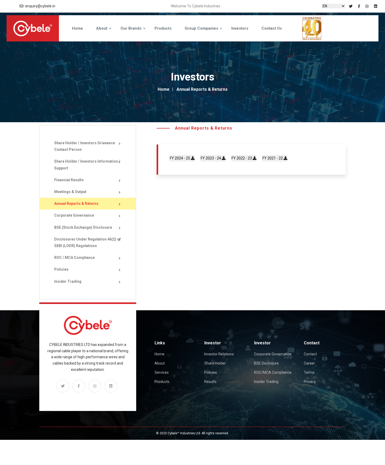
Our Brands (130, 28)
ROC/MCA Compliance (273, 372)
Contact (310, 354)
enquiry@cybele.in (40, 6)
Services (162, 372)
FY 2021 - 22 (273, 158)
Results (210, 382)
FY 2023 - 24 (211, 158)
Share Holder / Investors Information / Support (87, 164)
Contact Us (271, 28)
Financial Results (69, 180)
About (160, 363)
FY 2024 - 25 (180, 158)
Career (309, 363)
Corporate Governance (74, 215)
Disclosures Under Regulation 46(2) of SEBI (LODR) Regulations (87, 242)
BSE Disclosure (266, 363)
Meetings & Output (70, 192)
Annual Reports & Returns (76, 203)
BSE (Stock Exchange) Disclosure (83, 227)
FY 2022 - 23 (242, 158)
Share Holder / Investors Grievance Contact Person (84, 146)
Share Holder (215, 363)
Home (77, 28)
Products (163, 28)
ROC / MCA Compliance (74, 257)
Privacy (310, 382)
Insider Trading (67, 281)
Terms (309, 372)
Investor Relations (219, 354)
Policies (61, 269)
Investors (239, 28)
